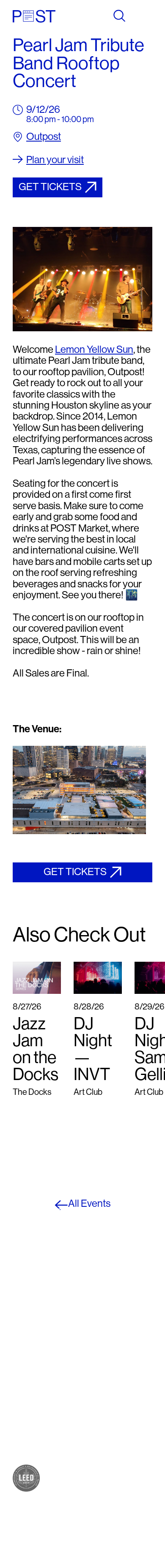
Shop (22, 1340)
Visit (20, 1399)
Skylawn (28, 1382)
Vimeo (93, 1365)
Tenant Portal (106, 1382)
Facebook (100, 1332)
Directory (30, 1408)
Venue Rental (36, 1450)
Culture (26, 1357)
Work (22, 1365)
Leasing (27, 1441)
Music (23, 1374)
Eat (19, 1348)
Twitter (95, 1348)
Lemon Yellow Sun (94, 349)
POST (24, 1332)
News (23, 1425)
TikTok (94, 1357)
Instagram (100, 1340)
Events (25, 1416)
